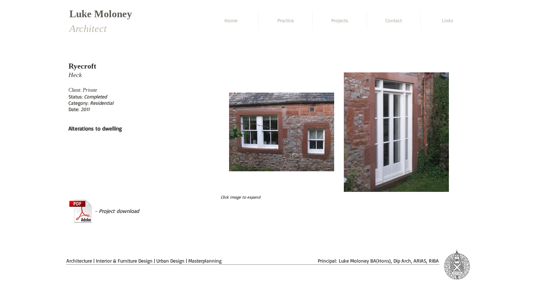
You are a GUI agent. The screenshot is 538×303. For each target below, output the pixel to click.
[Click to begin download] (80, 210)
